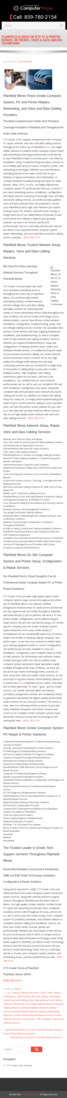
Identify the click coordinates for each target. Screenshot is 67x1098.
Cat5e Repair (9, 996)
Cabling (15, 992)
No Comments (25, 61)
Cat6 (32, 996)
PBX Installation (44, 1018)
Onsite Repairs (28, 1018)
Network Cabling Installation (25, 1007)
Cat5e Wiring (23, 996)
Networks (8, 1015)
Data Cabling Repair (38, 1000)
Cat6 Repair (54, 996)
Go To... (8, 25)
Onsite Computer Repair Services (37, 1015)
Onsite (17, 1015)
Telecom (16, 1022)
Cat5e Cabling (53, 992)
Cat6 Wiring (8, 1000)
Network (50, 1003)
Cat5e (43, 992)
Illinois (47, 147)
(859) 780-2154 (32, 237)
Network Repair (20, 1011)
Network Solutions (38, 1011)
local (22, 682)
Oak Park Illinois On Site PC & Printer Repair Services (37, 1037)
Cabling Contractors (29, 992)
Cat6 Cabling (42, 996)
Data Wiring (18, 1003)
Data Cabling (21, 1000)
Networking (53, 1011)
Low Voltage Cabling (35, 1003)
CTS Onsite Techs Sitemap (19, 1065)
